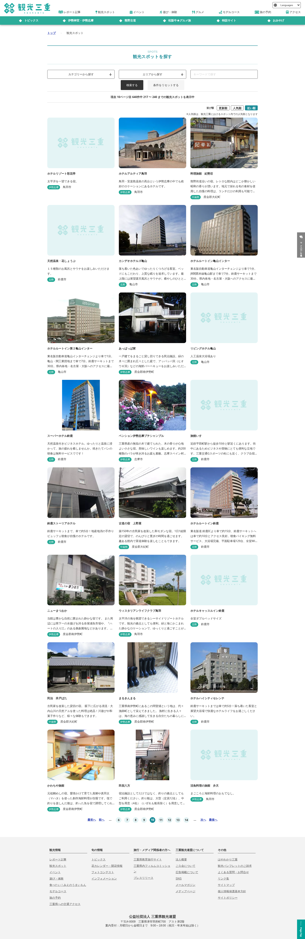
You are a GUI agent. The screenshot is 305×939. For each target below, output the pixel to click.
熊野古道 (130, 20)
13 (178, 820)
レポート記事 (57, 859)
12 (169, 820)
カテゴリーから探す (81, 74)
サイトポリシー (228, 897)
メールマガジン (185, 884)
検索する (132, 85)
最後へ (213, 820)
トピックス (31, 20)
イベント (55, 872)
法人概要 (181, 859)
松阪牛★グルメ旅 (179, 20)
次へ (203, 820)
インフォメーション (104, 878)
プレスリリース (143, 877)
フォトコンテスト (102, 872)
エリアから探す (152, 74)
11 (161, 820)
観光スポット (57, 865)
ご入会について (185, 865)
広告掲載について (187, 872)
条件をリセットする (166, 85)
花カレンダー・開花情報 (106, 865)
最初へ (92, 820)
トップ (51, 33)
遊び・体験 (56, 878)
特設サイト (229, 20)
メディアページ (185, 891)
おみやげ (278, 20)
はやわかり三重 (228, 859)
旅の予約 (55, 897)
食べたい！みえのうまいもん (67, 884)
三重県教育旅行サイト (148, 859)
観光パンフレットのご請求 (235, 865)
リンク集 (223, 878)
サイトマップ (226, 884)
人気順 (237, 108)
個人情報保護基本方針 (232, 891)
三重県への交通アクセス (64, 904)
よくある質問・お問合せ (233, 872)
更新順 (223, 108)
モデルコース (57, 891)
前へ (101, 820)
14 (186, 820)
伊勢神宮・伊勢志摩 (81, 20)
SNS (179, 878)
